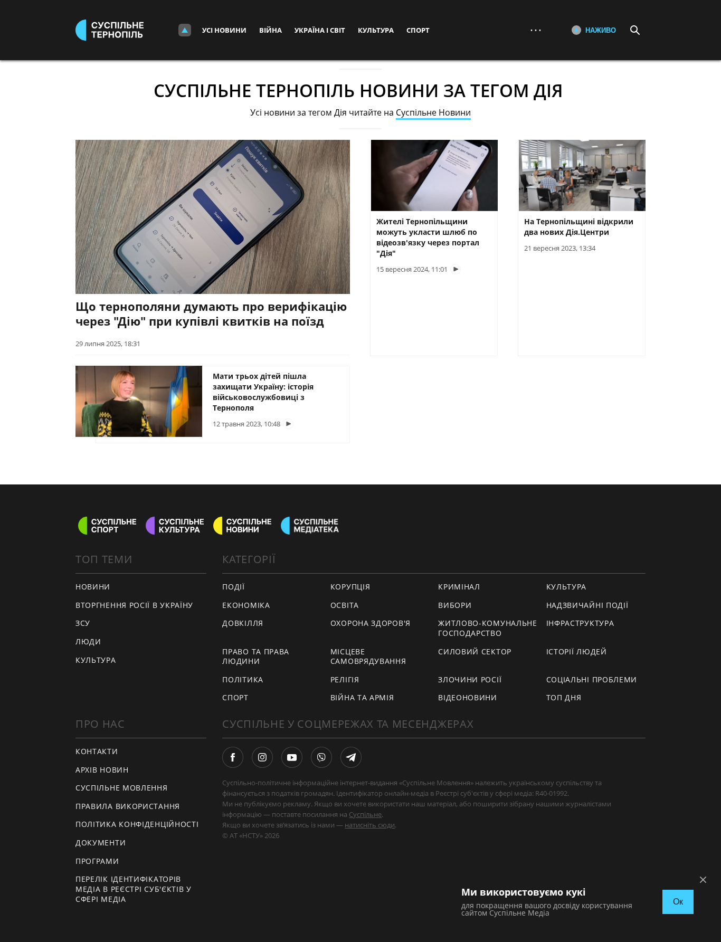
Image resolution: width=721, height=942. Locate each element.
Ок (678, 901)
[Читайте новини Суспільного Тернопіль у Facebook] (232, 757)
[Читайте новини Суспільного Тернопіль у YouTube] (291, 757)
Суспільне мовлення (121, 788)
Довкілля (242, 623)
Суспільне (365, 814)
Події (233, 587)
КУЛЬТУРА (95, 660)
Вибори (454, 605)
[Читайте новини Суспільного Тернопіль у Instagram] (262, 757)
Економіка (246, 605)
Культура (376, 30)
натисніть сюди (370, 825)
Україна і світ (320, 30)
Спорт (418, 30)
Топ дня (564, 697)
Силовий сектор (474, 651)
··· (535, 30)
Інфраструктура (580, 623)
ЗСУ (82, 623)
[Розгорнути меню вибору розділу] (184, 30)
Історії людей (576, 651)
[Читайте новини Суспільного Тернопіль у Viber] (321, 757)
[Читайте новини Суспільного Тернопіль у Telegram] (351, 757)
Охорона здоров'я (370, 623)
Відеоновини (467, 697)
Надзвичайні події (587, 605)
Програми (97, 861)
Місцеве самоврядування (368, 656)
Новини (92, 587)
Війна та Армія (362, 697)
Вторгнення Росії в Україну (134, 605)
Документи (100, 843)
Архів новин (102, 770)
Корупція (350, 587)
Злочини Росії (469, 679)
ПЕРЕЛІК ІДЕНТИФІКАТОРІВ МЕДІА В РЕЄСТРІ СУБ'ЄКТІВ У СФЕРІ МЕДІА (133, 888)
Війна (270, 30)
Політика (242, 679)
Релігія (344, 679)
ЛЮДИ (88, 641)
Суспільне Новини (433, 112)
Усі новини (224, 30)
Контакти (96, 751)
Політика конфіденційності (137, 824)
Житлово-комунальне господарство (487, 628)
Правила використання (127, 806)
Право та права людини (255, 656)
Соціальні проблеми (592, 679)
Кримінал (459, 587)
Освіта (344, 605)
